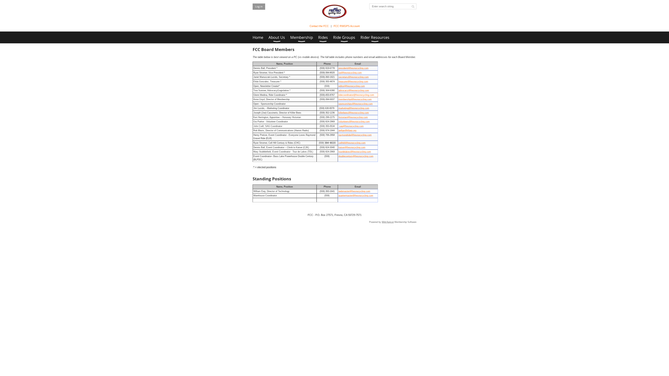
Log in (259, 6)
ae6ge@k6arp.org (347, 130)
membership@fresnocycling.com (355, 99)
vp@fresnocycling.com (350, 72)
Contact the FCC (319, 26)
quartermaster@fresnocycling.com (356, 195)
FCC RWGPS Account (347, 26)
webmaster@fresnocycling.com (354, 191)
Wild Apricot (388, 222)
